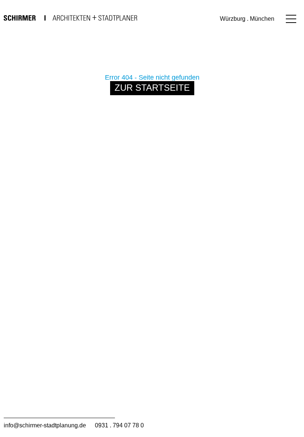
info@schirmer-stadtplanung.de (45, 425)
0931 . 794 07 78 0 (119, 425)
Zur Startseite (152, 88)
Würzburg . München (247, 19)
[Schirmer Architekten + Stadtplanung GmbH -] (70, 18)
